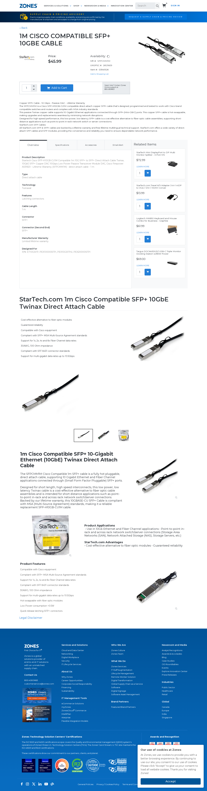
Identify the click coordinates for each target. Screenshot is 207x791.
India (164, 714)
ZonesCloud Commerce (74, 710)
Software (115, 687)
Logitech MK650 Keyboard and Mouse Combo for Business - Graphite (156, 219)
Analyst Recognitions (172, 650)
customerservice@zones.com (37, 684)
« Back (23, 27)
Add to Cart (59, 87)
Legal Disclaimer (30, 617)
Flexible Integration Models (75, 721)
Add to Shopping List (99, 74)
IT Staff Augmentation (121, 670)
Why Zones (67, 677)
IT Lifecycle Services (71, 664)
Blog (164, 657)
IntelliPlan (66, 714)
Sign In (175, 5)
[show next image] (184, 397)
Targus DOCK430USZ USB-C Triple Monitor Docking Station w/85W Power (158, 252)
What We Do (118, 661)
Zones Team (117, 654)
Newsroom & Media (95, 6)
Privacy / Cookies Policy (108, 784)
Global (165, 701)
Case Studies (168, 661)
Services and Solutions (75, 645)
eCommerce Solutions (73, 703)
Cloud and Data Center (73, 650)
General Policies (85, 784)
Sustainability (68, 691)
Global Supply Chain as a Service (127, 684)
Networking (67, 654)
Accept (170, 781)
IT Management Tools (74, 698)
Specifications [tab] (62, 145)
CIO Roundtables (170, 664)
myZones (66, 707)
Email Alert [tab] (118, 145)
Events (165, 668)
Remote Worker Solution (123, 677)
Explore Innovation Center (174, 671)
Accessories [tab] (91, 145)
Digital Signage (118, 691)
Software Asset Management (125, 694)
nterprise (66, 717)
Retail (164, 694)
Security (66, 661)
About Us (67, 671)
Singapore (167, 717)
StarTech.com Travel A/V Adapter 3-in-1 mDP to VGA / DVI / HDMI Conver (159, 186)
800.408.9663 (31, 680)
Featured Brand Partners (123, 707)
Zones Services (118, 666)
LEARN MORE (143, 166)
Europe (165, 710)
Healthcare (167, 691)
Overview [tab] (33, 145)
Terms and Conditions (132, 784)
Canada (165, 707)
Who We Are (118, 645)
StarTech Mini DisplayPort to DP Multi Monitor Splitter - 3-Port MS (155, 153)
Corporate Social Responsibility (77, 684)
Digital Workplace (70, 657)
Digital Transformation (122, 680)
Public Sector (168, 687)
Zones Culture (118, 650)
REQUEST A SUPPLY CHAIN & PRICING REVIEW (156, 17)
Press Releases (169, 675)
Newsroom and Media (174, 645)
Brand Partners (120, 701)
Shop (76, 6)
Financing (66, 687)
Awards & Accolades (172, 654)
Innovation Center (122, 6)
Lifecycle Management (122, 673)
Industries (167, 682)
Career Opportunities (72, 680)
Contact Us (30, 675)
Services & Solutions (56, 6)
